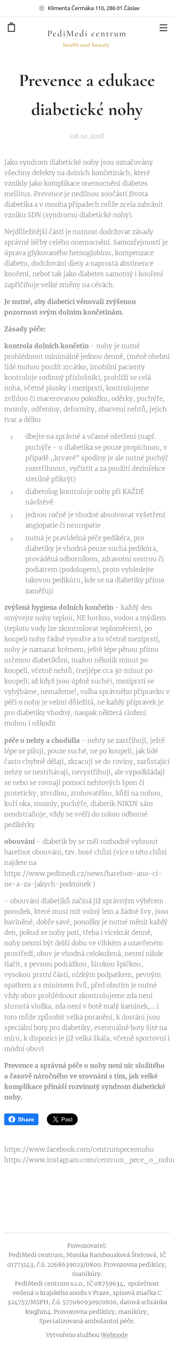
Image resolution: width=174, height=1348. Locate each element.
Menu (163, 27)
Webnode (114, 1335)
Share (26, 1119)
